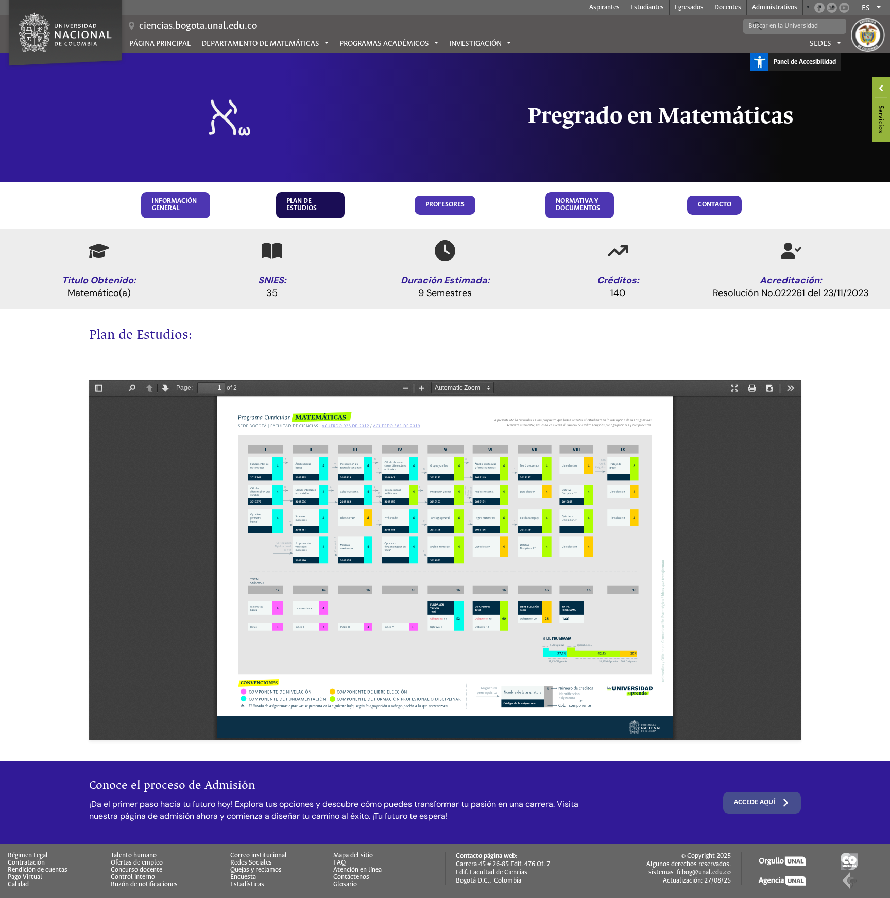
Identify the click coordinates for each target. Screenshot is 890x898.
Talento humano (134, 855)
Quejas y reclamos (256, 870)
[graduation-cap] (99, 251)
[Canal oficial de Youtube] (844, 8)
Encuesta (243, 877)
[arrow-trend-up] (618, 251)
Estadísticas (247, 884)
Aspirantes (604, 7)
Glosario (345, 884)
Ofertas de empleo (137, 863)
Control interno (133, 877)
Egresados (689, 7)
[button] (175, 205)
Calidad (18, 884)
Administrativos (774, 7)
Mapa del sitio (353, 855)
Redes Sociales (251, 863)
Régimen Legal (28, 855)
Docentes (727, 7)
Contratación (26, 863)
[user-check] (791, 251)
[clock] (445, 251)
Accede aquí (754, 802)
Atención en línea (357, 870)
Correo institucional (258, 855)
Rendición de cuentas (37, 870)
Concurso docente (136, 870)
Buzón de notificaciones (144, 884)
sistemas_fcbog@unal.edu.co (689, 872)
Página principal (160, 44)
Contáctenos (351, 877)
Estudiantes (647, 7)
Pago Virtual (25, 877)
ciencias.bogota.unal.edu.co (198, 26)
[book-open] (272, 251)
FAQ (339, 863)
